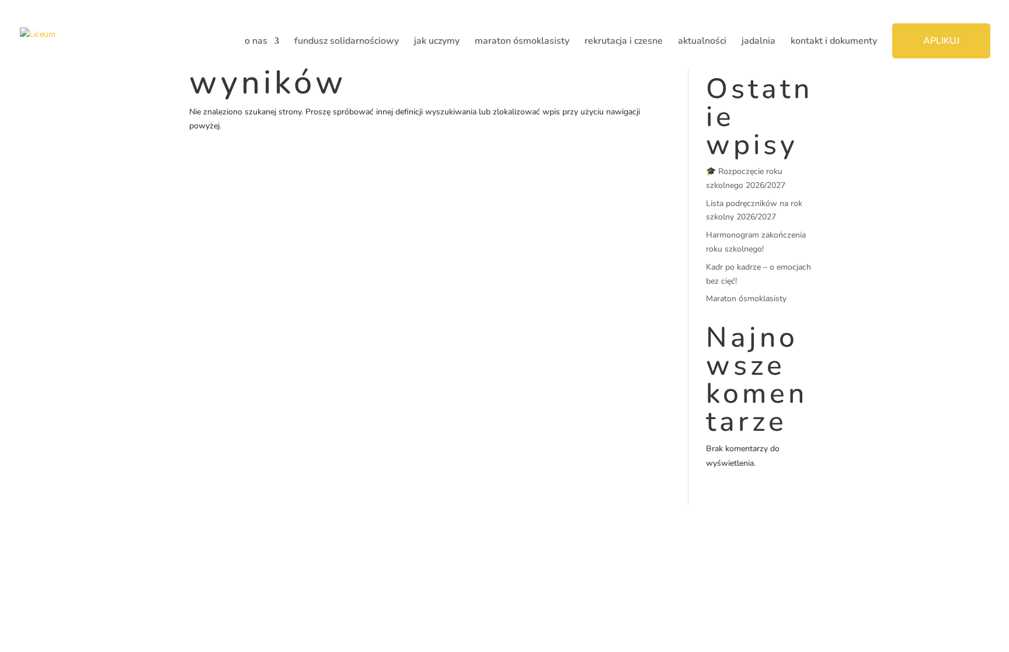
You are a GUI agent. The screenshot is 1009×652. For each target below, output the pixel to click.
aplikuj (941, 40)
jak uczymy (437, 42)
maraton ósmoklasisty (522, 42)
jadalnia (758, 42)
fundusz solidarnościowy (346, 42)
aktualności (702, 42)
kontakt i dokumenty (834, 42)
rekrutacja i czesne (623, 42)
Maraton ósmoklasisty (746, 298)
